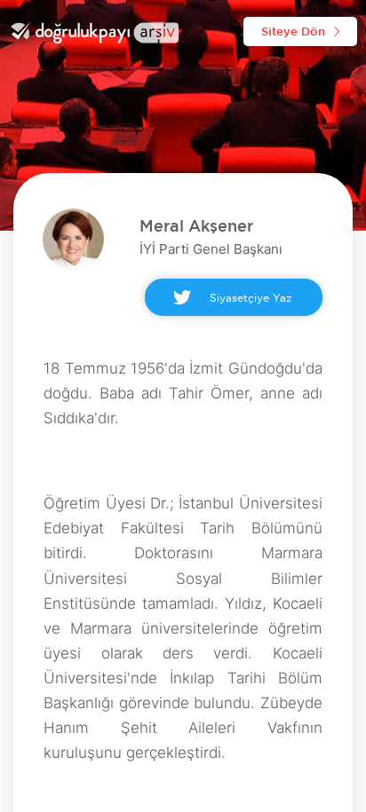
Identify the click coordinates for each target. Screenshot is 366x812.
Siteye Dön (293, 31)
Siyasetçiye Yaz (251, 298)
